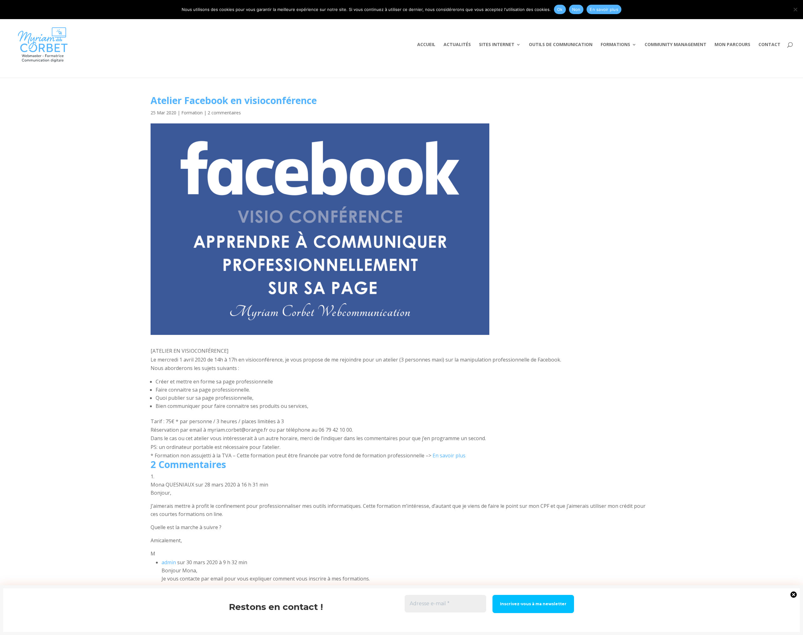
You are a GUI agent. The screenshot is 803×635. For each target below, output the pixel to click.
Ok (560, 9)
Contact (769, 44)
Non (576, 9)
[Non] (795, 9)
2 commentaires (224, 113)
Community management (675, 44)
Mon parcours (732, 44)
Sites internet (496, 44)
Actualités (457, 44)
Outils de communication (561, 44)
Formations (615, 44)
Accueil (426, 44)
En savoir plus (450, 455)
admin (169, 562)
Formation (192, 113)
